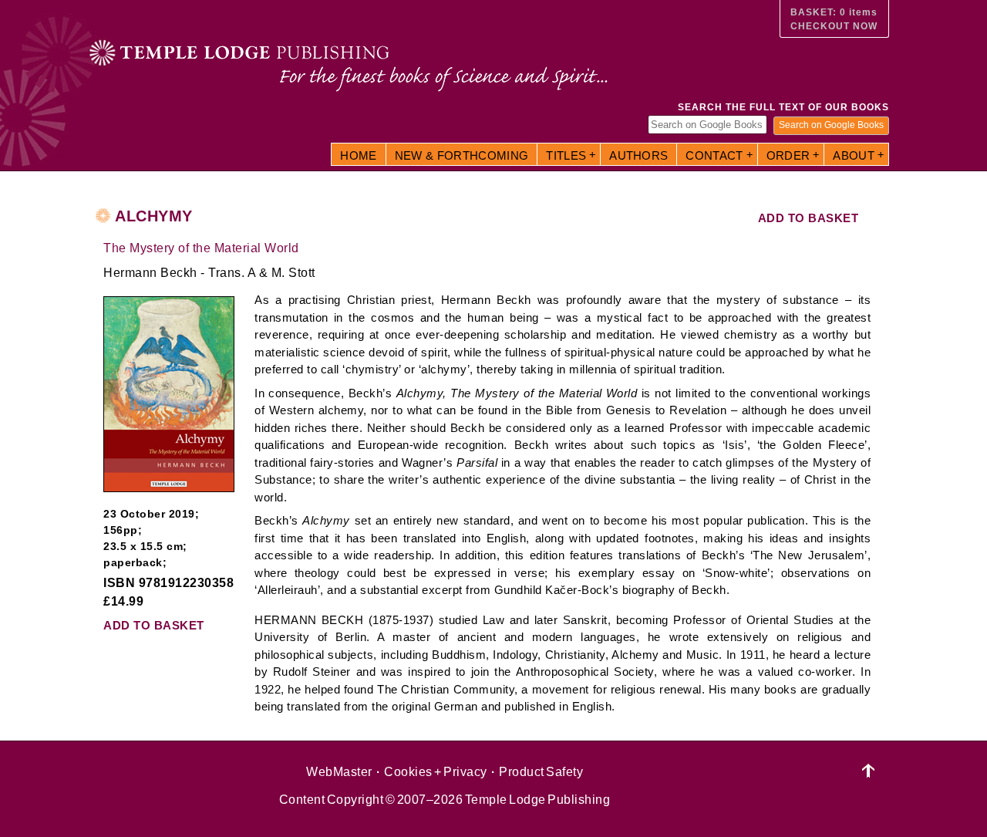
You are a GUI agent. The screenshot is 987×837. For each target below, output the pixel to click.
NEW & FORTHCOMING (462, 155)
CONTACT (714, 155)
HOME (358, 155)
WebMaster (339, 771)
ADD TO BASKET (808, 217)
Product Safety (541, 771)
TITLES (566, 155)
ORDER (788, 155)
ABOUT (853, 155)
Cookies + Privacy (435, 771)
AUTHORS (638, 155)
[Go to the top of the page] (869, 771)
